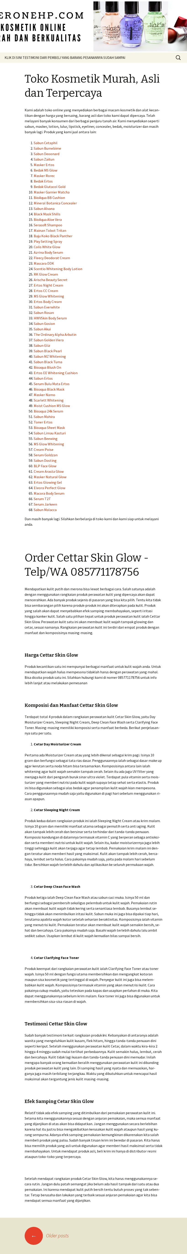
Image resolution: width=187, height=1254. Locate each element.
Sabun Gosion (44, 323)
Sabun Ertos (43, 378)
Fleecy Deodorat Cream (52, 258)
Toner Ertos (43, 422)
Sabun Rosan (44, 312)
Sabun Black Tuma (48, 362)
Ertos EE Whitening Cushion (56, 373)
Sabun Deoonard (46, 154)
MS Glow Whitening (49, 296)
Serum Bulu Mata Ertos (52, 383)
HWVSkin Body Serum (50, 318)
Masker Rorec (44, 175)
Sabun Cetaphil (45, 143)
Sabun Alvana (44, 208)
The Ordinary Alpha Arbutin (55, 334)
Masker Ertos (44, 164)
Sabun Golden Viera (49, 340)
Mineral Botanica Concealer (55, 203)
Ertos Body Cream (48, 301)
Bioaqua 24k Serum (48, 411)
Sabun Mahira (44, 416)
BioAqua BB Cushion (49, 197)
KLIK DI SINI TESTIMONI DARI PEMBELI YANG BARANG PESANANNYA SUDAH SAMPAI (65, 57)
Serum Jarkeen (45, 504)
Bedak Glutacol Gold (49, 186)
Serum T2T (42, 498)
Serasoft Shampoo (48, 225)
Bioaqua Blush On (47, 367)
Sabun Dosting (45, 460)
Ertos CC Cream (46, 290)
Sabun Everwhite (47, 307)
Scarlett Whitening (49, 400)
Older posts (50, 1235)
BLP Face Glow (45, 466)
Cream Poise (43, 449)
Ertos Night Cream (48, 285)
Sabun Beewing (45, 438)
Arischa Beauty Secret (51, 279)
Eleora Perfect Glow (49, 488)
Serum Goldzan (45, 455)
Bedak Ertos (43, 181)
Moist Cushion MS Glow (52, 405)
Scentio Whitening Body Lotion (58, 268)
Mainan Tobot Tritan (50, 230)
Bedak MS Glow (45, 170)
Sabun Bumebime (47, 148)
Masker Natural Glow (50, 477)
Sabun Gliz (42, 345)
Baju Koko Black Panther (53, 236)
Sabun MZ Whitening (50, 356)
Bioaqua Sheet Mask (49, 427)
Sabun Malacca (45, 509)
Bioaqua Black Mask (49, 389)
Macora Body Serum (49, 493)
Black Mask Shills (47, 214)
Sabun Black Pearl (48, 351)
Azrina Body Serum (48, 252)
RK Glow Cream (46, 274)
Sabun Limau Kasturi (50, 433)
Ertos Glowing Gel (48, 482)
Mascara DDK (44, 263)
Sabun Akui (42, 329)
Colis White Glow (47, 247)
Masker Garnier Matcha (52, 192)
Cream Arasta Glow (49, 471)
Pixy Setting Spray (48, 241)
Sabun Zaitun (44, 159)
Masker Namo (44, 394)
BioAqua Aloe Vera (48, 219)
